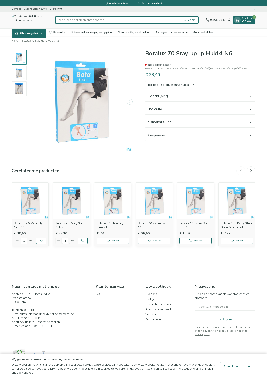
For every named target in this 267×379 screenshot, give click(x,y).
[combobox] (117, 20)
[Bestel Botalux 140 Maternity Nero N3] (41, 241)
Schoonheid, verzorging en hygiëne (91, 32)
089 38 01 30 (33, 310)
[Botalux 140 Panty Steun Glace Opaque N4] (237, 201)
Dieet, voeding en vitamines (134, 32)
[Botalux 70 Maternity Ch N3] (154, 201)
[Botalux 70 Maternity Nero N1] (112, 201)
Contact (16, 9)
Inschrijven (225, 319)
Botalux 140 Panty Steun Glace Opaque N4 (237, 225)
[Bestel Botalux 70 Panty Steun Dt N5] (83, 241)
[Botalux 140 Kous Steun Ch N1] (195, 201)
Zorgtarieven (153, 319)
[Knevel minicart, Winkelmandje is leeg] (237, 20)
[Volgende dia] (251, 170)
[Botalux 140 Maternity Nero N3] (30, 201)
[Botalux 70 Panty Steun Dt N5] (71, 201)
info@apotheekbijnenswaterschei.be (51, 314)
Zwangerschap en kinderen (172, 32)
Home (15, 40)
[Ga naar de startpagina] (30, 20)
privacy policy (202, 334)
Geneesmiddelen (203, 32)
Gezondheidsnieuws (35, 9)
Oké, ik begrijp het (238, 366)
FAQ (98, 294)
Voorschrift (56, 9)
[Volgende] (130, 102)
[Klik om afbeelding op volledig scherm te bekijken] (81, 101)
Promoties (59, 32)
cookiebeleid (25, 373)
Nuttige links (153, 299)
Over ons (151, 294)
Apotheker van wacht (159, 309)
